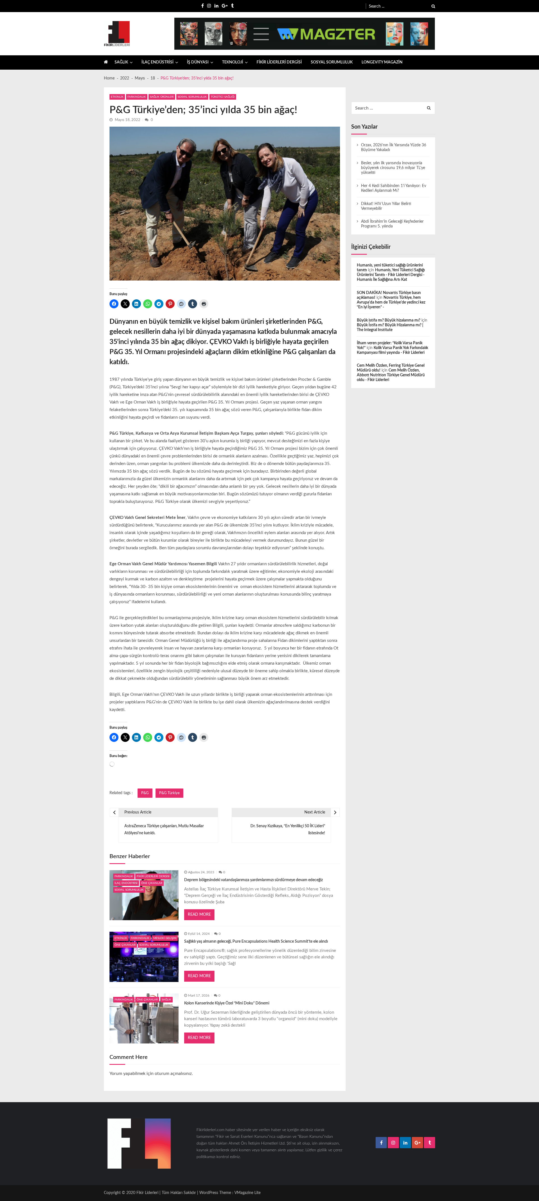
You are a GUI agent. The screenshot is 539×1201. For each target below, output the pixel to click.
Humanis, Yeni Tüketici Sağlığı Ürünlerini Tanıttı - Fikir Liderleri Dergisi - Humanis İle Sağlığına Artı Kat (391, 275)
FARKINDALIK (136, 96)
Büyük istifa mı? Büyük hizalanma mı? (388, 320)
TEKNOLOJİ (232, 62)
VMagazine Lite (247, 1193)
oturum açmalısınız (173, 1073)
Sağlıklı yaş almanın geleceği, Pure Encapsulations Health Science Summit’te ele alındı (256, 942)
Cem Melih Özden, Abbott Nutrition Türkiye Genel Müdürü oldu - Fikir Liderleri (391, 375)
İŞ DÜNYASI (198, 62)
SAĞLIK (121, 62)
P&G (145, 793)
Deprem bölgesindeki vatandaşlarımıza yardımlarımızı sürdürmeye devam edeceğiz (253, 880)
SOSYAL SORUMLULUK (332, 62)
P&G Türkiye (169, 793)
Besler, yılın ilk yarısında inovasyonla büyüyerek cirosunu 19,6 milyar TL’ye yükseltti (393, 168)
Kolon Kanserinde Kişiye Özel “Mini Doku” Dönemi (226, 1003)
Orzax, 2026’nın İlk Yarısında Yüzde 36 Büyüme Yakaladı (393, 147)
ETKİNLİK (117, 96)
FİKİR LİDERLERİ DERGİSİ (279, 62)
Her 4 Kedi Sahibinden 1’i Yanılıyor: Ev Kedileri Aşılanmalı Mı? (393, 188)
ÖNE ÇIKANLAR (151, 883)
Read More (199, 915)
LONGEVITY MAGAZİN (382, 62)
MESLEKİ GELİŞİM (164, 938)
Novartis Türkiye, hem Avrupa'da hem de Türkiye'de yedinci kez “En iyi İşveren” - (391, 302)
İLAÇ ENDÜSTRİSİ (157, 62)
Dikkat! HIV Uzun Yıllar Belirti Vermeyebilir (386, 206)
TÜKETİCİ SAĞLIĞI (223, 96)
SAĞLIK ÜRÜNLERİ (162, 96)
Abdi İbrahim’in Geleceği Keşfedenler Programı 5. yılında (392, 224)
